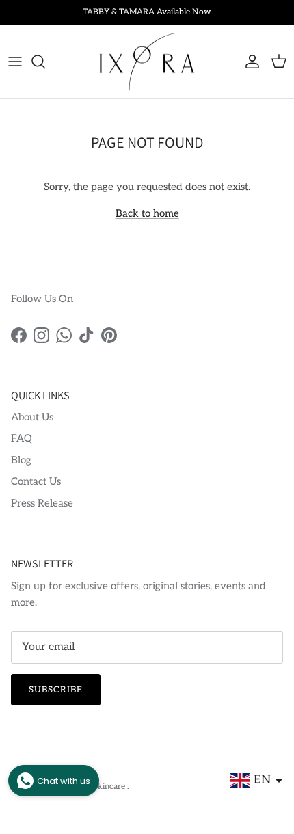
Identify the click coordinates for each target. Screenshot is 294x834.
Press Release (42, 503)
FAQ (21, 438)
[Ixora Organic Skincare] (147, 61)
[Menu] (15, 61)
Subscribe (56, 689)
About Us (32, 417)
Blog (21, 460)
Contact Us (36, 481)
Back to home (147, 213)
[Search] (45, 61)
